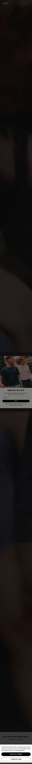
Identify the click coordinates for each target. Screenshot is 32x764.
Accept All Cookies (16, 754)
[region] (16, 754)
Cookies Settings (16, 759)
